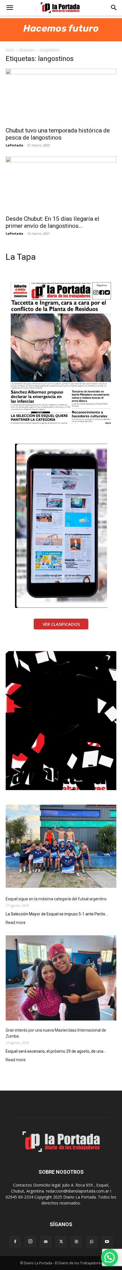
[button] (10, 7)
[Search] (114, 7)
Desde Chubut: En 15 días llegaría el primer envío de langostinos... (52, 222)
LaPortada (14, 145)
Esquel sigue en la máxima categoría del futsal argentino (56, 899)
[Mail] (45, 1241)
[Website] (76, 1241)
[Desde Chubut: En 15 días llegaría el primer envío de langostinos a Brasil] (61, 184)
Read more (16, 923)
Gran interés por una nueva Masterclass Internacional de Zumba (56, 1033)
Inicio (10, 50)
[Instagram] (30, 1241)
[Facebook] (15, 1241)
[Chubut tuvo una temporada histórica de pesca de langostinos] (61, 96)
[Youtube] (107, 1241)
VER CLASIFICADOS (61, 624)
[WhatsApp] (91, 1241)
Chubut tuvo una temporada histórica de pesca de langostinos (58, 134)
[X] (61, 1241)
